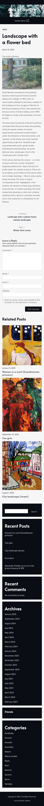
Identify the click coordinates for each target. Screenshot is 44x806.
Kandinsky (9, 733)
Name (5, 274)
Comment (7, 250)
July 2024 (9, 628)
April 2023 (9, 692)
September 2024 (12, 619)
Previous (22, 217)
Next (22, 228)
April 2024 (9, 637)
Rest (5, 29)
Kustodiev (9, 747)
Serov (7, 779)
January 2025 (10, 614)
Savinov (8, 775)
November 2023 (12, 660)
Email (5, 282)
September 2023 (12, 669)
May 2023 (9, 688)
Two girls (7, 438)
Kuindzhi (8, 742)
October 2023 (11, 665)
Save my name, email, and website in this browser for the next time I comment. (22, 301)
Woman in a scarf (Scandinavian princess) (20, 373)
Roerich (8, 770)
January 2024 (10, 651)
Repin (7, 761)
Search (8, 507)
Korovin (8, 738)
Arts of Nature (22, 9)
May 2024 (9, 632)
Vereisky (8, 784)
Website (6, 291)
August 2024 (10, 623)
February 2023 (11, 702)
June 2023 (9, 683)
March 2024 (10, 642)
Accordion (9, 558)
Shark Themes (25, 800)
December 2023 (12, 656)
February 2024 (11, 646)
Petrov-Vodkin (11, 756)
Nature (8, 751)
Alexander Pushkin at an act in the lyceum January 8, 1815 (19, 567)
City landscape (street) (15, 496)
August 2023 (10, 674)
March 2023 (10, 697)
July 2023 (9, 679)
